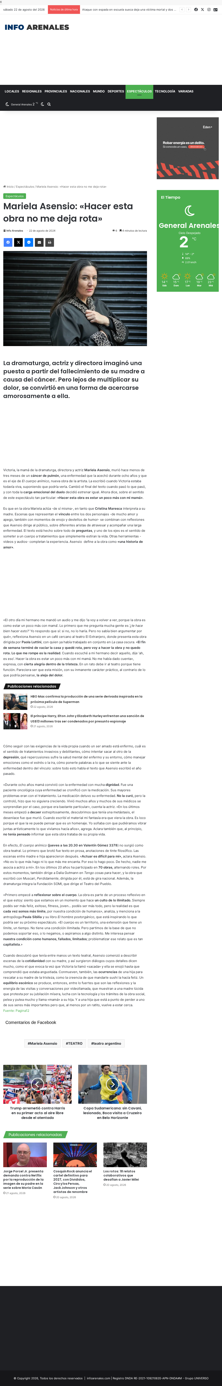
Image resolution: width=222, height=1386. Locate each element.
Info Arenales (15, 230)
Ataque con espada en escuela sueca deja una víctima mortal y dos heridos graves (134, 9)
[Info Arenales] (37, 27)
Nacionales (80, 91)
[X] (18, 242)
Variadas (185, 91)
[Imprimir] (49, 242)
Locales (12, 91)
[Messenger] (28, 242)
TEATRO (75, 1043)
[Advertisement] (149, 49)
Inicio (10, 186)
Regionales (32, 91)
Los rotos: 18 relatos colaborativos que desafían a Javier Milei (121, 1175)
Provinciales (56, 91)
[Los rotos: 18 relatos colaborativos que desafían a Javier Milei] (125, 1155)
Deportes (116, 91)
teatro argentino (107, 1043)
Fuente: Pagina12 (16, 1011)
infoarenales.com (98, 1378)
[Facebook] (8, 242)
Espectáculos (139, 91)
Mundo (99, 91)
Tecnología (165, 91)
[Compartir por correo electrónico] (39, 242)
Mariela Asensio (43, 1043)
